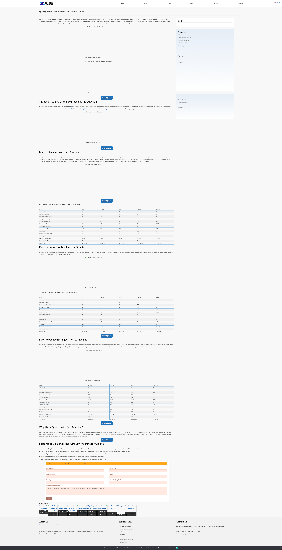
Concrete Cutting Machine (125, 526)
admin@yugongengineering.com (184, 37)
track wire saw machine (75, 109)
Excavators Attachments (183, 105)
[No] (280, 548)
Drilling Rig (122, 534)
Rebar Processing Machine (126, 529)
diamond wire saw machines (49, 109)
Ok (177, 547)
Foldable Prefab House (182, 99)
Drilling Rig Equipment (183, 102)
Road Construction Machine (126, 531)
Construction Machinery (125, 537)
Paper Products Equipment (126, 539)
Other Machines (123, 542)
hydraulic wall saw (88, 109)
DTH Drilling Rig (181, 107)
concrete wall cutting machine (104, 109)
